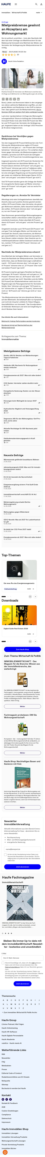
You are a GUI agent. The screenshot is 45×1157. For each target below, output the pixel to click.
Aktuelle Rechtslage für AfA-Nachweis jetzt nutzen (20, 429)
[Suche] (36, 4)
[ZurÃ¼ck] (30, 596)
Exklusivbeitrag (10, 589)
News (4, 52)
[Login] (41, 4)
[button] (22, 649)
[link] (6, 12)
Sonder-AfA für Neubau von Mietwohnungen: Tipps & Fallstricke (21, 356)
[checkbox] (5, 854)
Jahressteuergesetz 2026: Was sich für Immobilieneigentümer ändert (22, 468)
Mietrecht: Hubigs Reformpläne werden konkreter (21, 321)
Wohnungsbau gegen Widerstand (16, 512)
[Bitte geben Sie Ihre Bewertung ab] (14, 55)
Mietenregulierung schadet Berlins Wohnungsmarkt (17, 503)
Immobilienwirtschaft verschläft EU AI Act (20, 494)
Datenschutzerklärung (12, 967)
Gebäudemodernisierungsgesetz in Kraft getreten (19, 439)
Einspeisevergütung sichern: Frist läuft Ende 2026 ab (21, 485)
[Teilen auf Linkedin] (18, 99)
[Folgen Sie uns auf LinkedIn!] (3, 1099)
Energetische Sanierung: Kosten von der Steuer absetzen (22, 392)
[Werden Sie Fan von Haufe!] (10, 1099)
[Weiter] (35, 596)
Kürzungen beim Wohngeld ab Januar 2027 (20, 401)
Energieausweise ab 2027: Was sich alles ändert (22, 375)
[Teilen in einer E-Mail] (3, 99)
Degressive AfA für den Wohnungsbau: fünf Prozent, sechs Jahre (22, 420)
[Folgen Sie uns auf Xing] (6, 1099)
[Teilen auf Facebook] (10, 99)
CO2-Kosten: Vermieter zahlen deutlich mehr (21, 383)
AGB (33, 963)
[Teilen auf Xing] (14, 99)
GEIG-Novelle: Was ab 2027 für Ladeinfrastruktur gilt (22, 521)
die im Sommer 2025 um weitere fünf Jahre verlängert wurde (22, 110)
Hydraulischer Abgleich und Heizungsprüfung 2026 (21, 410)
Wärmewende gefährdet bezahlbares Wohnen (21, 460)
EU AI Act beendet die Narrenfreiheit (18, 477)
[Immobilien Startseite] (7, 4)
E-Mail (4, 954)
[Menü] (16, 4)
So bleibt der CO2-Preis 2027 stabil (17, 529)
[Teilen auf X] (7, 99)
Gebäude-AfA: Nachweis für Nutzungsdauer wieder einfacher (21, 366)
